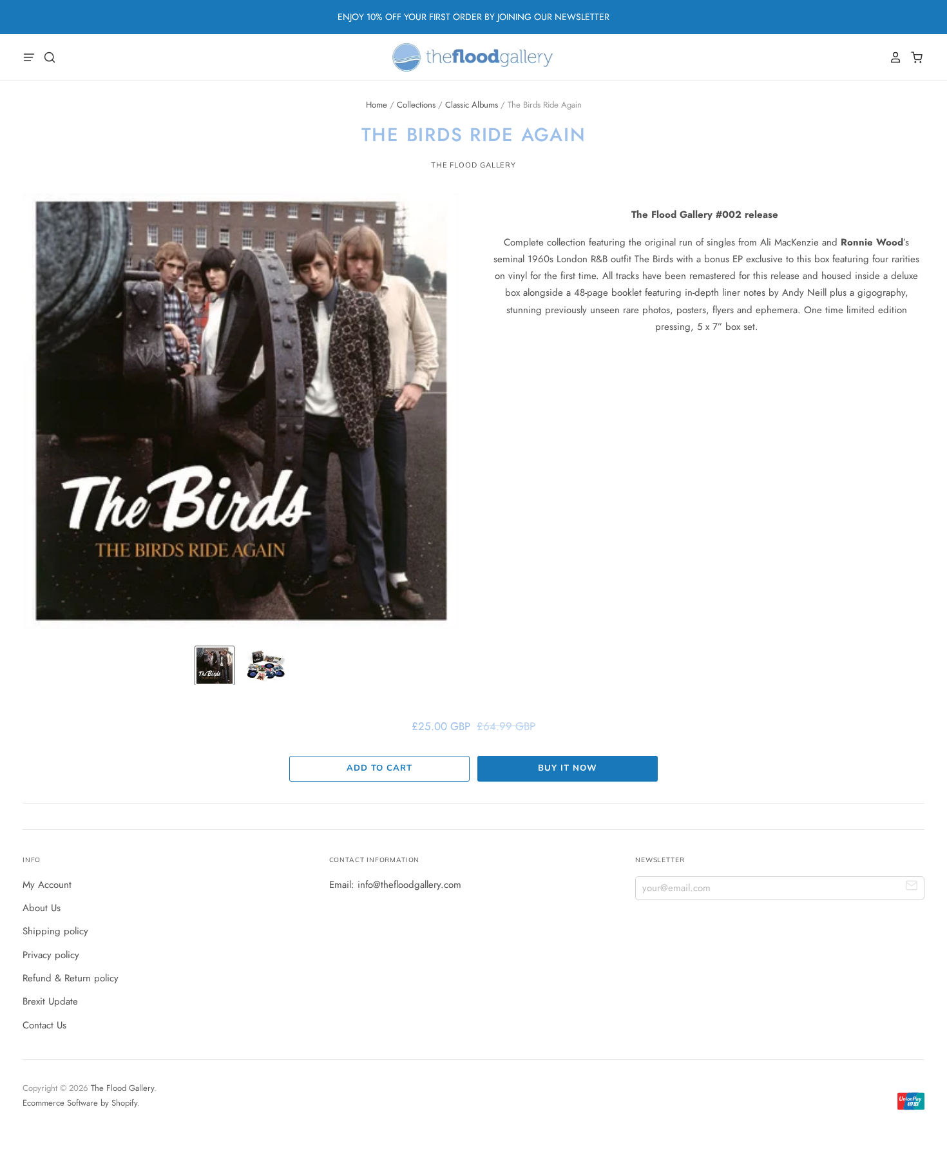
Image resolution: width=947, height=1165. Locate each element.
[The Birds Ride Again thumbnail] (214, 665)
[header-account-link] (892, 57)
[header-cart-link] (913, 57)
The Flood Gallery (473, 164)
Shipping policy (55, 931)
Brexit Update (50, 1001)
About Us (42, 908)
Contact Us (44, 1025)
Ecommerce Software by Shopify (80, 1103)
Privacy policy (51, 955)
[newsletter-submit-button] (912, 887)
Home (376, 105)
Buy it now (567, 768)
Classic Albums (471, 105)
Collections (416, 105)
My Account (47, 885)
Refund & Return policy (71, 978)
